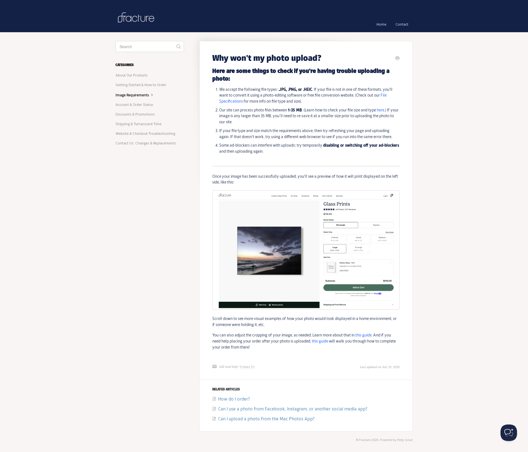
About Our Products (132, 75)
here (380, 110)
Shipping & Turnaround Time (138, 124)
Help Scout (405, 440)
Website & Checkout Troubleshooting (145, 134)
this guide (363, 335)
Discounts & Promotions (135, 114)
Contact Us (247, 366)
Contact (401, 24)
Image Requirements (133, 95)
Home (381, 24)
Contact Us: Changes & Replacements (146, 143)
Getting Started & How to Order (141, 85)
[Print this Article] (397, 59)
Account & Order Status (134, 105)
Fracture (364, 440)
